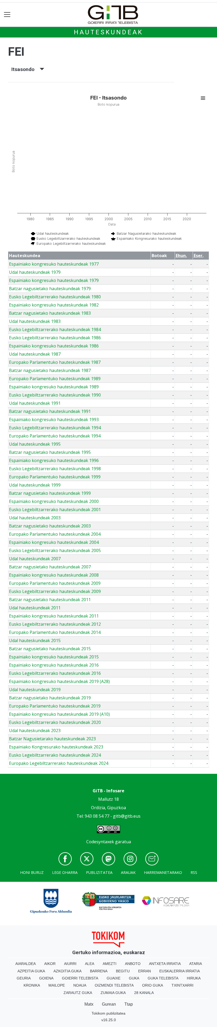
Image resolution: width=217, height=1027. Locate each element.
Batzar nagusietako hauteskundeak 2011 (50, 599)
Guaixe (113, 978)
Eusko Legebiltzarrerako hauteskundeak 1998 (55, 469)
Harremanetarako (163, 872)
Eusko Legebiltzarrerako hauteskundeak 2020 (55, 722)
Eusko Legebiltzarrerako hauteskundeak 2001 (55, 509)
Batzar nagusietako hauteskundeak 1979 (50, 288)
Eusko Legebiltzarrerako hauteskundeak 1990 (55, 395)
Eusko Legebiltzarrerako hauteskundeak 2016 (55, 673)
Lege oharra (65, 872)
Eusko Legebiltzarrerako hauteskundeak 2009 (55, 591)
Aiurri (70, 964)
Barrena (98, 971)
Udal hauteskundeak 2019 (35, 689)
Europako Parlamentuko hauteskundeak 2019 (55, 706)
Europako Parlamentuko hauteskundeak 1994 (55, 436)
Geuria (24, 978)
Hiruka (194, 978)
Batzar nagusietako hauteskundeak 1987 (50, 370)
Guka (134, 978)
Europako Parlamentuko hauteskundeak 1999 (55, 477)
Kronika (32, 985)
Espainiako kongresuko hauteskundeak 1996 (54, 460)
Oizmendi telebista (114, 985)
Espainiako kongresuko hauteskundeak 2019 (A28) (59, 681)
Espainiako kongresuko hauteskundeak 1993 (54, 419)
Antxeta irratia (165, 964)
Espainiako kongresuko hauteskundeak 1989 (54, 387)
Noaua (79, 985)
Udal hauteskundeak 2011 (35, 608)
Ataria (195, 964)
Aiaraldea (25, 964)
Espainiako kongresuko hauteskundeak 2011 (54, 616)
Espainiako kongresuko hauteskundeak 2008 (54, 575)
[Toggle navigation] (7, 14)
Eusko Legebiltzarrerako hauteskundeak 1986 (55, 338)
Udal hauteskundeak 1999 (35, 485)
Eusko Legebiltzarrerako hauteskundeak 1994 (55, 428)
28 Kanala (144, 993)
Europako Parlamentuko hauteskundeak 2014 (55, 632)
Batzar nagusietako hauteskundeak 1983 (50, 313)
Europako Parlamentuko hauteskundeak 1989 (55, 378)
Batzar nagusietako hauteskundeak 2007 (50, 567)
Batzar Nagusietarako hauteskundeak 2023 (52, 739)
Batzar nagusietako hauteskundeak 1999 (50, 493)
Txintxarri (182, 985)
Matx (88, 1004)
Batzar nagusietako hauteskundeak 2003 (50, 526)
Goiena (46, 978)
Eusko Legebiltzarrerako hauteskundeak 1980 (55, 297)
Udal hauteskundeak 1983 (35, 321)
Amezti (109, 964)
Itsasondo (25, 69)
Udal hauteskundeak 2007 (35, 559)
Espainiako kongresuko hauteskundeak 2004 (54, 542)
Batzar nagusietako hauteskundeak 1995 (50, 452)
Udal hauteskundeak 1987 (35, 354)
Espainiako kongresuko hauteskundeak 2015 (54, 657)
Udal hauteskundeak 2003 (35, 518)
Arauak (128, 872)
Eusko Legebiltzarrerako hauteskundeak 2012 (55, 624)
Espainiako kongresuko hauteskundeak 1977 (54, 264)
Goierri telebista (80, 978)
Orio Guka (152, 985)
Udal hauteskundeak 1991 (35, 403)
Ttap (128, 1004)
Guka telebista (163, 978)
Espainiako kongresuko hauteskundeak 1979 (54, 280)
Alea (89, 964)
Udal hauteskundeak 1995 (35, 444)
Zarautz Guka (78, 993)
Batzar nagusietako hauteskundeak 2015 (50, 649)
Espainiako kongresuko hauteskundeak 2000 (54, 501)
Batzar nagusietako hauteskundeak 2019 (50, 698)
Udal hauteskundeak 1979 (35, 272)
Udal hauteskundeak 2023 (35, 730)
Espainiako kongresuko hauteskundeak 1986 (54, 346)
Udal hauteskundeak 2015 (35, 640)
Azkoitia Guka (67, 971)
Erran (144, 971)
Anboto (133, 964)
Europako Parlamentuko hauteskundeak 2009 (55, 583)
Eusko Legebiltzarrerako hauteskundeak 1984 (55, 329)
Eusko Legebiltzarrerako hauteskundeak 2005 (55, 550)
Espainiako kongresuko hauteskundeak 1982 (54, 305)
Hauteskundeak (108, 32)
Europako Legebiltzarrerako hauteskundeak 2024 (58, 763)
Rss (194, 872)
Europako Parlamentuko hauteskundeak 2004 (55, 534)
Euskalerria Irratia (179, 971)
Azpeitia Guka (31, 971)
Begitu (123, 971)
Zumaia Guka (113, 993)
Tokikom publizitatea (108, 1013)
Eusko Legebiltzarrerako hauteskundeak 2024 (55, 755)
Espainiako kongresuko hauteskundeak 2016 (54, 665)
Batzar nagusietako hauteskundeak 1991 (50, 411)
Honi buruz (32, 872)
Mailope (56, 985)
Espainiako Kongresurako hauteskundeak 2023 (56, 747)
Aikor (50, 964)
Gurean (109, 1004)
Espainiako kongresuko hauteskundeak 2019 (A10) (59, 714)
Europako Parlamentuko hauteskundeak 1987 (55, 362)
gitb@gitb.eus (127, 816)
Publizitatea (99, 872)
